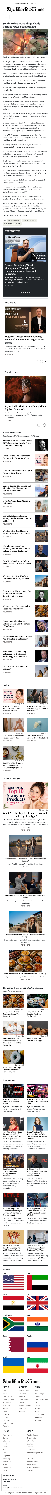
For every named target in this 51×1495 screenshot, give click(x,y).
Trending (6, 1426)
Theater (38, 1420)
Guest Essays (23, 1400)
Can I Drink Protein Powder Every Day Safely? (37, 737)
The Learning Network (35, 1453)
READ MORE (9, 285)
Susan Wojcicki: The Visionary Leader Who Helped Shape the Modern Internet (37, 1135)
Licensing (30, 1470)
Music (37, 1411)
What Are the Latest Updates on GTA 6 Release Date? (37, 1101)
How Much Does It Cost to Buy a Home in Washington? (17, 472)
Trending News (8, 1400)
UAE (29, 3)
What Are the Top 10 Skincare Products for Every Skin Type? (16, 456)
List (36, 1402)
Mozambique (14, 220)
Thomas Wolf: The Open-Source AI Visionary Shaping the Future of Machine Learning (17, 443)
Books (37, 1397)
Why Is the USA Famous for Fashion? (15, 667)
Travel (5, 1470)
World (5, 1394)
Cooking (30, 1444)
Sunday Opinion (25, 1405)
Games (5, 1438)
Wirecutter (31, 1441)
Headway (30, 1447)
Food (5, 1444)
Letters (21, 1402)
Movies (37, 1408)
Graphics (30, 1459)
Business (6, 1408)
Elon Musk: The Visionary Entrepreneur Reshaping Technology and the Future (15, 654)
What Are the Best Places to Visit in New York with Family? (16, 532)
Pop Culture (39, 1414)
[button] (21, 292)
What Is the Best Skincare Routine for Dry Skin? (13, 737)
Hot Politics (7, 1402)
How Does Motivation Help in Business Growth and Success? (17, 562)
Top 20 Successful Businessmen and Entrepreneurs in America (10, 1172)
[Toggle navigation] (6, 16)
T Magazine (7, 1467)
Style (5, 1464)
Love (5, 1453)
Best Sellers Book (41, 1400)
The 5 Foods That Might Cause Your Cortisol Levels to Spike (12, 1069)
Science (6, 1414)
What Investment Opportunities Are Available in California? (17, 637)
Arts (36, 1391)
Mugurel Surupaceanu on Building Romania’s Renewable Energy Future (24, 338)
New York (6, 1405)
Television (38, 1417)
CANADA (23, 3)
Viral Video (23, 1408)
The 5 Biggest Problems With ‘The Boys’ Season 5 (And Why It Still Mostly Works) (37, 1211)
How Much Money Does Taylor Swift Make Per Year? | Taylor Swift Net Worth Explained (12, 1135)
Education (6, 1441)
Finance (22, 1411)
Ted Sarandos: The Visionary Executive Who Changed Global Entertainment (37, 1172)
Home (5, 1391)
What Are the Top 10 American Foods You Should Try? (17, 607)
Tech (5, 1411)
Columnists (23, 1394)
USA (17, 3)
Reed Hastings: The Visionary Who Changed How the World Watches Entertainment (12, 1211)
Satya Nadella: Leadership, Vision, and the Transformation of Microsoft (17, 518)
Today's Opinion (24, 1391)
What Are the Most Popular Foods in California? (34, 1014)
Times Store (31, 1464)
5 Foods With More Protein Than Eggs (34, 1039)
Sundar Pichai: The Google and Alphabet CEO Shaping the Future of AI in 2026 (17, 488)
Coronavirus (7, 1397)
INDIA (33, 3)
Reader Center (32, 1435)
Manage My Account (35, 1467)
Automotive (7, 1435)
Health (5, 1447)
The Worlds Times (12, 224)
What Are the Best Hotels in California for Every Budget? (16, 577)
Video (29, 1456)
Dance (37, 1405)
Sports (5, 1417)
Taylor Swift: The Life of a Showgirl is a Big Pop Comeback (25, 408)
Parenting (6, 1459)
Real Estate (7, 1462)
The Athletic (31, 1438)
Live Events (31, 1450)
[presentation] (39, 361)
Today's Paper (8, 1423)
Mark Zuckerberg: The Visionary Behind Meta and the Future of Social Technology (17, 548)
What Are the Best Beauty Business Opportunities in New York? (37, 708)
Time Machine (32, 1462)
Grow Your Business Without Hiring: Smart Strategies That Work (36, 1248)
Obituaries (6, 1420)
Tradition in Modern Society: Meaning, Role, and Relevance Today (12, 1248)
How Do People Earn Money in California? (16, 502)
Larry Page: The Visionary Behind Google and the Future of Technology (16, 624)
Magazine (6, 1456)
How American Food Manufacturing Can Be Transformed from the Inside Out (12, 1041)
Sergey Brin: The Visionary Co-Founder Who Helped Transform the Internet (17, 594)
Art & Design (39, 1394)
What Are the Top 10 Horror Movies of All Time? (11, 1101)
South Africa (29, 220)
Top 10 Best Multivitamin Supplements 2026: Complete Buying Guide (13, 765)
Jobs (4, 1450)
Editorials (22, 1397)
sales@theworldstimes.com (13, 1488)
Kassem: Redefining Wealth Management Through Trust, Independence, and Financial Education (20, 270)
